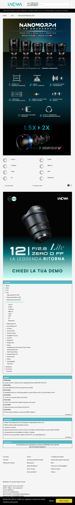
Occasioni (65, 10)
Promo (29, 457)
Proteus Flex (11, 331)
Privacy (53, 472)
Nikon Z (50, 165)
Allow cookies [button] (64, 501)
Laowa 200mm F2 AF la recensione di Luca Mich (18, 387)
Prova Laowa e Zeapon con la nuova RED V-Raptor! (19, 412)
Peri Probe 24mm (12, 352)
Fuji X (12, 171)
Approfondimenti (49, 10)
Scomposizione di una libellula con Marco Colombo (19, 432)
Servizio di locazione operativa (60, 460)
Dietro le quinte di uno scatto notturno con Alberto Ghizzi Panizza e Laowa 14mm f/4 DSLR (31, 430)
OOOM (9, 338)
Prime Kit (10, 363)
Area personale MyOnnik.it (35, 460)
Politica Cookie (55, 469)
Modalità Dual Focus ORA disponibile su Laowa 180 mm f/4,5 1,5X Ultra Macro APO (29, 392)
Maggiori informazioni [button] (10, 502)
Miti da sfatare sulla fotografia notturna (16, 425)
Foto (7, 290)
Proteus (9, 328)
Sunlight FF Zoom (12, 335)
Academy (17, 10)
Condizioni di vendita (57, 457)
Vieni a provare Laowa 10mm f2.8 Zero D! (16, 407)
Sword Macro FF (12, 326)
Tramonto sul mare (10, 427)
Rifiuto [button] (51, 501)
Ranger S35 (10, 342)
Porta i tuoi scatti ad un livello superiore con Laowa (19, 402)
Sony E (13, 159)
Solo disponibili (9, 185)
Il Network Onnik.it (9, 463)
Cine (12, 15)
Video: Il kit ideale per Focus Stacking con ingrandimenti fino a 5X (24, 422)
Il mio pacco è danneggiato (59, 466)
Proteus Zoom (11, 333)
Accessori (9, 369)
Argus (9, 345)
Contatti (5, 460)
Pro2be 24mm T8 (12, 354)
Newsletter (30, 463)
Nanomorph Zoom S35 (14, 300)
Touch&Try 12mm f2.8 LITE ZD (36, 10)
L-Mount (13, 165)
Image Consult (20, 482)
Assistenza (58, 10)
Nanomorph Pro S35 (13, 295)
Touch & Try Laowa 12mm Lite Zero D (15, 397)
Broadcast (9, 367)
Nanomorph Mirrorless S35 (26, 15)
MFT (49, 171)
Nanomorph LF (11, 323)
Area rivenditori (31, 472)
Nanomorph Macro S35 (14, 297)
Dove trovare (11, 10)
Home (4, 10)
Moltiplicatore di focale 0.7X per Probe (18, 347)
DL (12, 177)
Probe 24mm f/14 (12, 349)
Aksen (8, 285)
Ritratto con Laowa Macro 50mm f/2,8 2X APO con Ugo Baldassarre (24, 434)
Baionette (51, 177)
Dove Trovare (31, 469)
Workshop (24, 10)
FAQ (52, 463)
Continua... (68, 414)
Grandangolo (11, 361)
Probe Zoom (11, 356)
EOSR (49, 159)
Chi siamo (6, 457)
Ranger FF (10, 340)
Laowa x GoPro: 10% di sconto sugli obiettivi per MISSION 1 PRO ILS (25, 383)
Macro (9, 359)
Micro (7, 288)
